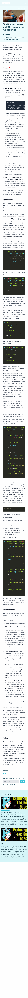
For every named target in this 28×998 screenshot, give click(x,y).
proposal (11, 47)
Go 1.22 (9, 53)
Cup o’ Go (7, 77)
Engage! (22, 781)
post (13, 764)
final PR (13, 604)
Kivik (12, 218)
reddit (10, 642)
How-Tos (23, 8)
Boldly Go (5, 3)
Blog (19, 8)
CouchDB (22, 220)
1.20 (8, 686)
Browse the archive (11, 784)
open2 (10, 119)
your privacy (22, 778)
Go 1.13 (7, 688)
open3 (16, 119)
